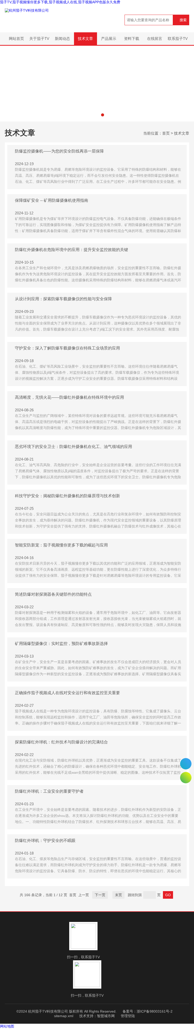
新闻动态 (62, 38)
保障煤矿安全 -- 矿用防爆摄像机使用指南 (51, 200)
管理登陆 (128, 1016)
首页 (166, 133)
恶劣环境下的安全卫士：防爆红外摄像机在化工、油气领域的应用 (73, 446)
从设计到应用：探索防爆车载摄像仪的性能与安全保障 (63, 299)
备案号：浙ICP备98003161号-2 (148, 1011)
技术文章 (85, 38)
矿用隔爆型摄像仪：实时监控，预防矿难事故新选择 (61, 643)
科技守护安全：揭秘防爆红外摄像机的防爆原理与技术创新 (67, 496)
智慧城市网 (106, 1016)
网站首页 (16, 38)
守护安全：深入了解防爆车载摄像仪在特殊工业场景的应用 (67, 348)
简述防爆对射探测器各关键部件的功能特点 (53, 594)
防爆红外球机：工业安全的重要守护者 (49, 791)
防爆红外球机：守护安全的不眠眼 (45, 840)
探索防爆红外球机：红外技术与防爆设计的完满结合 (61, 742)
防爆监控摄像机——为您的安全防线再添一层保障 (59, 151)
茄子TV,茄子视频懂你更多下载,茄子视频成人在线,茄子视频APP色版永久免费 (60, 2)
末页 (118, 895)
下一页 (100, 895)
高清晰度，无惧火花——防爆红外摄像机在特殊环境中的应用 (69, 397)
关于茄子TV (39, 38)
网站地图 (7, 1026)
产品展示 (108, 38)
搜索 (183, 20)
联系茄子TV (178, 38)
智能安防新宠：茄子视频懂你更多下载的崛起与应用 (61, 545)
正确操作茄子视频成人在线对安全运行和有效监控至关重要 (67, 693)
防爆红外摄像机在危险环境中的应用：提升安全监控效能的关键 (71, 249)
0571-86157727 (185, 763)
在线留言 (154, 38)
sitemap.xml (63, 1016)
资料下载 (131, 38)
